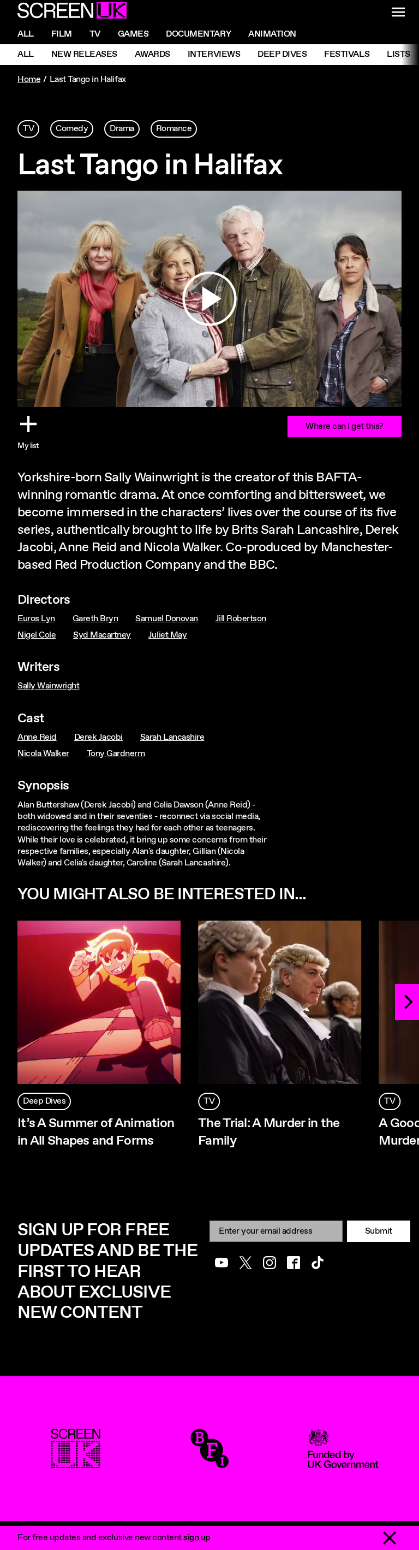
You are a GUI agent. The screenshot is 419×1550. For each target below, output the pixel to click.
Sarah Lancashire (172, 737)
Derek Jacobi (98, 737)
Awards (152, 54)
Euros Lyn (36, 618)
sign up (197, 1537)
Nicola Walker (43, 753)
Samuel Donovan (166, 618)
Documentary (198, 34)
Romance (174, 128)
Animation (272, 34)
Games (133, 34)
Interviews (214, 54)
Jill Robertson (241, 618)
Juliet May (167, 635)
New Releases (84, 54)
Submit (378, 1231)
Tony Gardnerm (116, 753)
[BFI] (209, 1462)
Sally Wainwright (48, 686)
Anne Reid (37, 737)
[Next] (407, 1002)
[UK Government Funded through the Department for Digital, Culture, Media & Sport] (343, 1462)
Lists (398, 54)
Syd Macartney (102, 635)
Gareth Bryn (95, 618)
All (25, 34)
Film (61, 34)
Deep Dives (282, 54)
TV (28, 128)
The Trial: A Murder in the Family (268, 1132)
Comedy (72, 128)
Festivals (346, 54)
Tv (94, 34)
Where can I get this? (345, 426)
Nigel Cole (36, 635)
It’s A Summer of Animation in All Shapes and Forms (95, 1132)
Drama (122, 128)
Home (28, 79)
